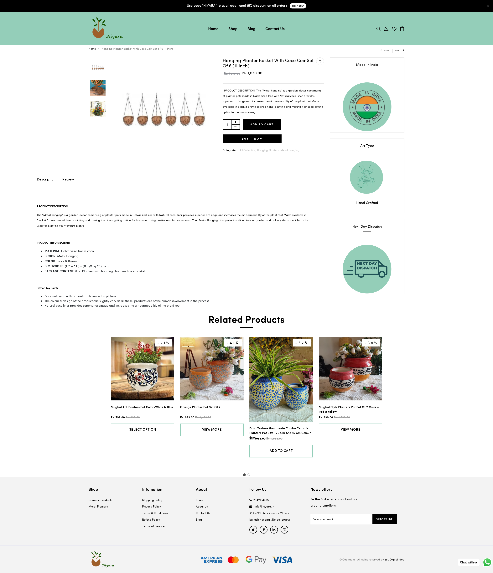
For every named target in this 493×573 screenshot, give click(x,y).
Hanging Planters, (268, 150)
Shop (232, 28)
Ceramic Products (100, 500)
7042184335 (261, 500)
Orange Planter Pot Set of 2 (200, 407)
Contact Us (275, 28)
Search (200, 500)
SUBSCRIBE (384, 519)
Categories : (230, 150)
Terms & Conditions (155, 513)
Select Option (142, 430)
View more (212, 430)
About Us (202, 506)
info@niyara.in (264, 506)
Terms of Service (153, 526)
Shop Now (298, 6)
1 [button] (244, 475)
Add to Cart (262, 124)
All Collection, (248, 150)
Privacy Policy (151, 506)
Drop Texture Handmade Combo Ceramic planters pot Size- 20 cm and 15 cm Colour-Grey (280, 433)
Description (46, 179)
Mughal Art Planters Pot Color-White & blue (142, 407)
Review (68, 179)
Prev (387, 50)
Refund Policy (151, 519)
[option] (98, 67)
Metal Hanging (289, 150)
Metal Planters (98, 506)
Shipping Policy (152, 500)
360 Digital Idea (394, 559)
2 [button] (249, 475)
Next (398, 50)
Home (213, 28)
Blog (251, 28)
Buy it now (252, 139)
